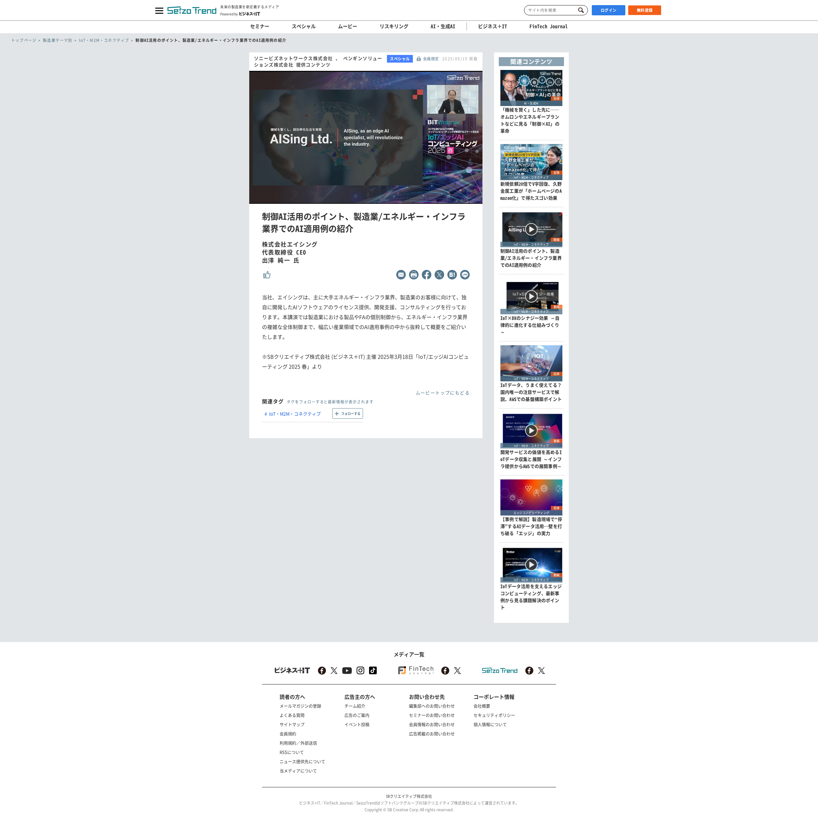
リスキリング (394, 26)
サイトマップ (292, 724)
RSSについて (292, 752)
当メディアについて (298, 771)
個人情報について (490, 724)
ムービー (347, 26)
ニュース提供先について (302, 761)
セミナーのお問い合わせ (432, 715)
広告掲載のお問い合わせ (432, 733)
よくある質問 (292, 715)
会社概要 (482, 706)
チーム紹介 (354, 706)
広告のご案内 (356, 715)
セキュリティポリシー (494, 715)
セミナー (259, 26)
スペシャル (304, 26)
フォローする (350, 413)
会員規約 (288, 733)
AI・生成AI (443, 26)
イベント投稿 (356, 724)
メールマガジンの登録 (300, 706)
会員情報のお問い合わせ (432, 724)
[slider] (379, 199)
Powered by (229, 13)
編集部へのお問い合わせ (432, 706)
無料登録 (645, 10)
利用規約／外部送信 (298, 743)
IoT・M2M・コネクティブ (295, 413)
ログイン (609, 10)
